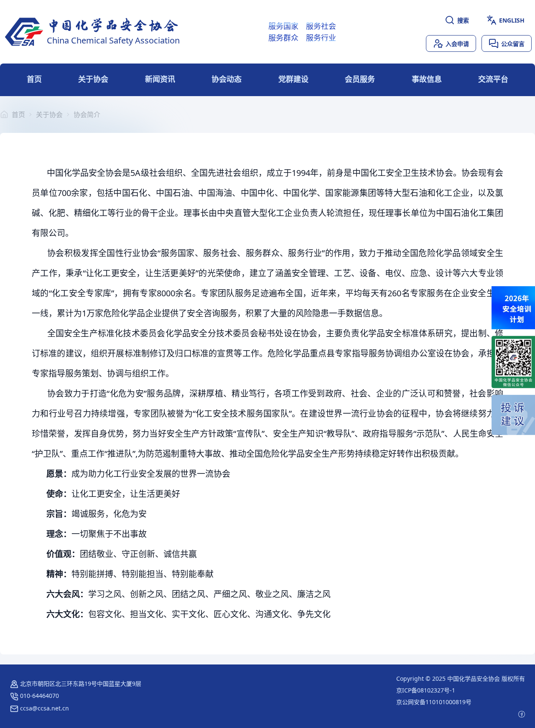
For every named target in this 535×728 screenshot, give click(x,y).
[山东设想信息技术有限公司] (521, 714)
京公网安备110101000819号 (433, 702)
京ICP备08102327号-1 (425, 690)
